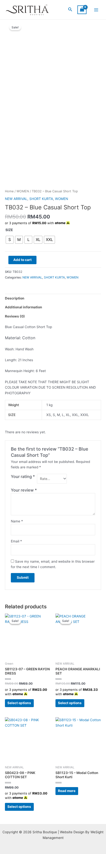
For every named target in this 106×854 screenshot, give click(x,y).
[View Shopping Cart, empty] (82, 9)
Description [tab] (14, 298)
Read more (66, 791)
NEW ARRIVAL (16, 199)
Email (16, 541)
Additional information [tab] (23, 307)
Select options (19, 703)
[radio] (9, 239)
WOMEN (23, 191)
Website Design (72, 832)
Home (9, 191)
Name (17, 521)
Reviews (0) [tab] (15, 316)
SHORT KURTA (41, 199)
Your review (24, 490)
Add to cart (22, 260)
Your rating (23, 476)
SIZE (9, 230)
